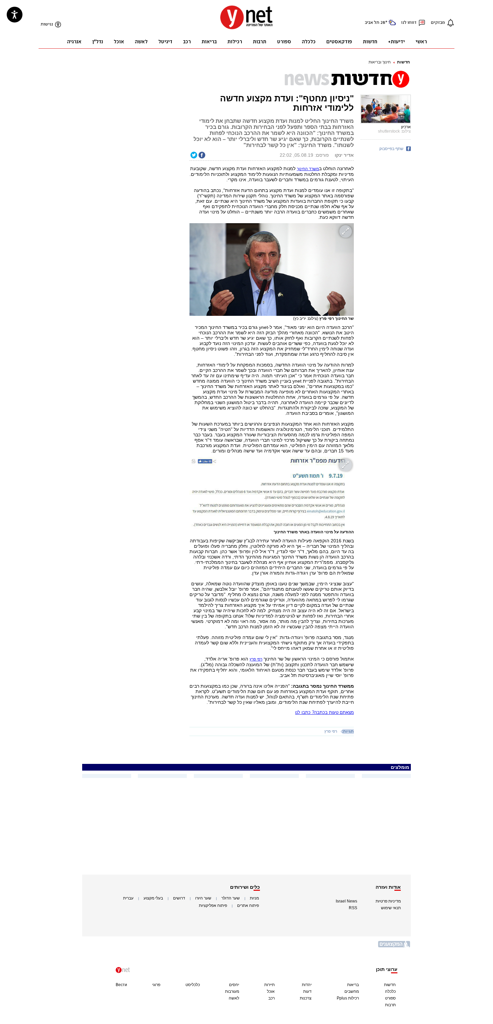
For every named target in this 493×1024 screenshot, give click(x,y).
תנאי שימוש (391, 908)
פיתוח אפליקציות (213, 905)
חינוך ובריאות (380, 62)
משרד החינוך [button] (308, 168)
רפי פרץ (330, 731)
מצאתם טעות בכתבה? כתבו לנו (324, 712)
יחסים (234, 984)
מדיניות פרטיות (388, 901)
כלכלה (390, 991)
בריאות (353, 984)
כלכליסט (192, 984)
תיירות (269, 984)
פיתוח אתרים (248, 905)
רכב (271, 998)
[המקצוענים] (394, 947)
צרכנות (306, 998)
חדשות (403, 62)
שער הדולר (230, 898)
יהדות (307, 984)
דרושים (179, 898)
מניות (254, 898)
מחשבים (351, 991)
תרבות (390, 1005)
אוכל (271, 991)
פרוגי (156, 984)
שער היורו (203, 898)
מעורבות (232, 991)
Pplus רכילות (348, 998)
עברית (128, 898)
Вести (121, 984)
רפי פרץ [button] (256, 659)
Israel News (346, 901)
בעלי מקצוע (153, 898)
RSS (353, 908)
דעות (307, 991)
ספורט (390, 998)
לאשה (234, 998)
